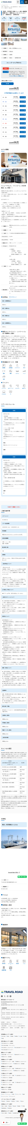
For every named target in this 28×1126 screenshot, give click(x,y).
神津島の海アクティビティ (21, 1068)
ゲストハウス (18, 1094)
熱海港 (19, 1106)
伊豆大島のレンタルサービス (7, 1047)
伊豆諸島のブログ (4, 1027)
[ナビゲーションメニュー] (26, 2)
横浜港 (10, 1106)
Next (25, 29)
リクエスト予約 (22, 97)
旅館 (24, 1094)
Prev (3, 29)
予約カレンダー (4, 18)
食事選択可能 (18, 57)
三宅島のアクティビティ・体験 (8, 1082)
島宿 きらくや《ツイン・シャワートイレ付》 (18, 226)
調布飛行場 (4, 1108)
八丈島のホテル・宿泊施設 (7, 1077)
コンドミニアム (5, 1096)
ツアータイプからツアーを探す (8, 1099)
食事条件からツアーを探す (7, 1111)
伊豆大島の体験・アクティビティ (8, 1045)
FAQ (18, 2)
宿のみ (22, 1101)
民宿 (13, 1094)
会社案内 (3, 1022)
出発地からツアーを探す (6, 1104)
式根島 (10, 54)
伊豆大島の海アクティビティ (20, 1047)
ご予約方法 (14, 1022)
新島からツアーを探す (6, 1052)
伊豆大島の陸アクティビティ (7, 1049)
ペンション (8, 1094)
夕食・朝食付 (4, 1113)
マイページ (22, 2)
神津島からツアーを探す (6, 1066)
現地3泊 (13, 1101)
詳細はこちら (5, 719)
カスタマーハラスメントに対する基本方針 (16, 1025)
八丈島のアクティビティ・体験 (8, 1075)
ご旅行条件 (24, 18)
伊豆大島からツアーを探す (7, 1041)
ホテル (3, 1094)
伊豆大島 (3, 1036)
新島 (8, 1036)
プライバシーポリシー (18, 1024)
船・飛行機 (17, 1027)
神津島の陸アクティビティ (7, 1070)
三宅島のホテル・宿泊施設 (7, 1084)
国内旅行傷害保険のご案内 (6, 1024)
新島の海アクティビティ (19, 1054)
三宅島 (25, 1036)
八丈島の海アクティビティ (21, 1075)
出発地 (2, 1029)
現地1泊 (11, 51)
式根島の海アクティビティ (7, 1063)
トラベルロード (3, 5)
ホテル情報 (10, 18)
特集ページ (23, 1027)
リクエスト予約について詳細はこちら (16, 75)
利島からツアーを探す (6, 1087)
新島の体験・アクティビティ (7, 1054)
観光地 (11, 1027)
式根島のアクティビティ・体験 (8, 1061)
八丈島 (20, 1036)
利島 (3, 1038)
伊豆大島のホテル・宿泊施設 (7, 1043)
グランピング (12, 1096)
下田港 (23, 1106)
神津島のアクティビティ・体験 (8, 1068)
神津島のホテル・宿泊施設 (19, 1070)
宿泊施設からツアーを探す (7, 1092)
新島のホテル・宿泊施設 (6, 1056)
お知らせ (8, 1022)
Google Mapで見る (13, 872)
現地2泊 (8, 1101)
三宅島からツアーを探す (6, 1080)
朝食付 (10, 57)
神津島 (16, 1036)
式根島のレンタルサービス (21, 1061)
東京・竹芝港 (4, 1106)
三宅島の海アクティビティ (21, 1082)
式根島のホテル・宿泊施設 (19, 1063)
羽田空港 (9, 1108)
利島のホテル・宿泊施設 (6, 1089)
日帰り (18, 1101)
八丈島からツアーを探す (6, 1073)
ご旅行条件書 (3, 1025)
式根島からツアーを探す (6, 1059)
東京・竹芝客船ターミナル (15, 48)
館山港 (14, 1106)
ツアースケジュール (17, 18)
